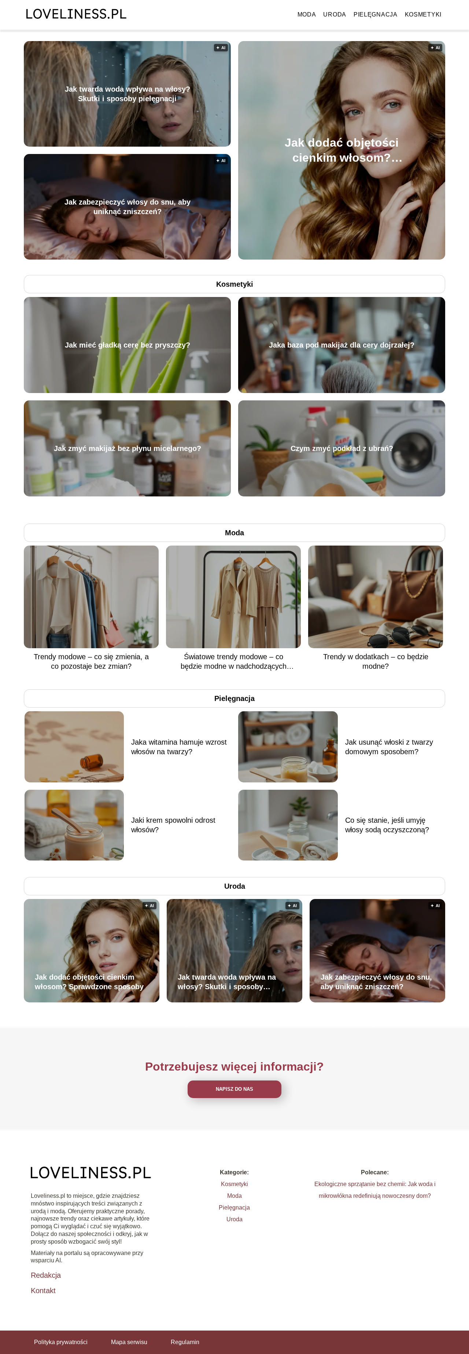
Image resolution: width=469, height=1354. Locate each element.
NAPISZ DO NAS (234, 1089)
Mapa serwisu (129, 1342)
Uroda (334, 14)
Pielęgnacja (376, 14)
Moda (307, 14)
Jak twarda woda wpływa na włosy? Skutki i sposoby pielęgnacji (127, 94)
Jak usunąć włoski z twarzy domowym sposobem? (389, 747)
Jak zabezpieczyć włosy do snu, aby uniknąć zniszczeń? (127, 207)
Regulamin (185, 1342)
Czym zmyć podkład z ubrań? (342, 448)
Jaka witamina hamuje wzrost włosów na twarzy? (179, 747)
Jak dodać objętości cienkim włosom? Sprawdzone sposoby (342, 150)
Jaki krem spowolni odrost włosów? (173, 825)
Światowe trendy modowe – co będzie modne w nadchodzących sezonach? (234, 662)
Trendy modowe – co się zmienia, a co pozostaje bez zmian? (91, 661)
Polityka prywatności (61, 1342)
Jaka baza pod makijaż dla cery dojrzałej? (341, 345)
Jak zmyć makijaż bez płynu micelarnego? (127, 448)
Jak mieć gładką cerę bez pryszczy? (127, 345)
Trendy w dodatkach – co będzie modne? (375, 661)
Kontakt (43, 1291)
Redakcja (46, 1275)
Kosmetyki (423, 14)
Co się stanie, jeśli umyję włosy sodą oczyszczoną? (387, 825)
